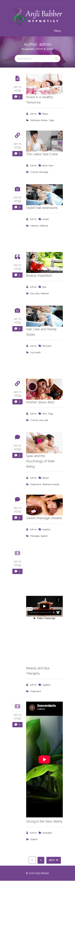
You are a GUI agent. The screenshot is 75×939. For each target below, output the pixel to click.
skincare (46, 346)
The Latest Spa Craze (42, 154)
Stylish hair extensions (42, 208)
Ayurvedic (35, 352)
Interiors (34, 225)
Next (52, 860)
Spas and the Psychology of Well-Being (40, 461)
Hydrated (47, 832)
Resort (45, 478)
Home (39, 49)
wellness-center (39, 120)
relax (45, 113)
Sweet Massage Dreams (44, 518)
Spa (44, 287)
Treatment (35, 484)
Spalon (44, 536)
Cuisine (34, 172)
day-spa (34, 293)
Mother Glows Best (40, 402)
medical (44, 225)
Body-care (47, 165)
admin (50, 49)
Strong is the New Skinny (44, 821)
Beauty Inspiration (39, 275)
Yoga (51, 120)
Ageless (46, 529)
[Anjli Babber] (37, 25)
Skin (44, 413)
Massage (43, 172)
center (45, 219)
